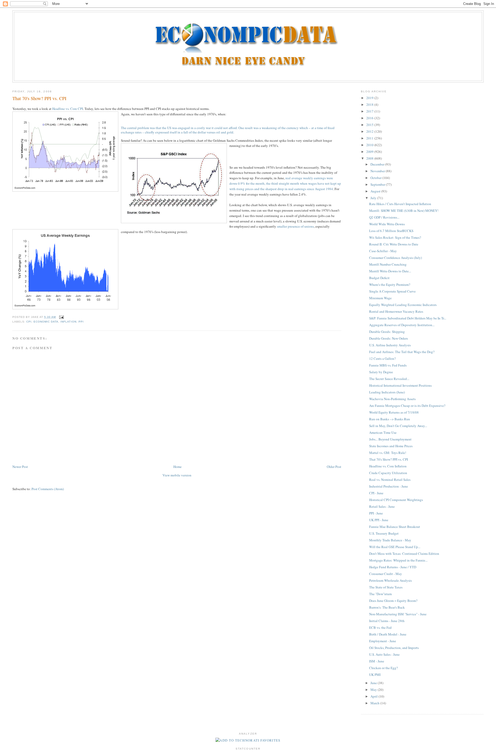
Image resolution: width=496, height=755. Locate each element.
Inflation (68, 321)
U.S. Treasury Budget (384, 533)
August (375, 191)
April (374, 696)
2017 (370, 111)
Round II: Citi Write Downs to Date (393, 244)
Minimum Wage (380, 298)
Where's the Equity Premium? (389, 284)
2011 (370, 138)
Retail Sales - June (382, 506)
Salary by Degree (381, 372)
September (378, 184)
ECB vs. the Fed (380, 627)
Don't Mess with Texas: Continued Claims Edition (404, 553)
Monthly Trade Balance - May (390, 540)
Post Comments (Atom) (48, 489)
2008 (370, 158)
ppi (81, 321)
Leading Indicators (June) (387, 392)
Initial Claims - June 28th (387, 620)
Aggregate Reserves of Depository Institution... (402, 325)
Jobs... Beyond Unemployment (390, 439)
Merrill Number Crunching (388, 264)
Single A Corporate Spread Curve (392, 291)
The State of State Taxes (385, 587)
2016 (370, 118)
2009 (370, 151)
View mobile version (176, 475)
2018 (370, 104)
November (378, 171)
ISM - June (376, 661)
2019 (370, 97)
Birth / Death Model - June (387, 634)
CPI (29, 321)
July (373, 198)
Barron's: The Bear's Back (387, 607)
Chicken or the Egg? (383, 668)
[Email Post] (61, 317)
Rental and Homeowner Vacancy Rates (396, 311)
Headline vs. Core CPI (67, 108)
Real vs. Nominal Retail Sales (389, 479)
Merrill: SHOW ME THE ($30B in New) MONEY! (403, 210)
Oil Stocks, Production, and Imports (394, 647)
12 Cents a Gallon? (382, 358)
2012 (370, 131)
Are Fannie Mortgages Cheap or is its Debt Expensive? (407, 405)
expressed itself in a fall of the (176, 132)
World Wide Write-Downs (387, 224)
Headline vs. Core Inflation (388, 466)
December (377, 164)
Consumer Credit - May (385, 573)
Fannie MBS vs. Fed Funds (388, 365)
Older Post (334, 466)
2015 (370, 124)
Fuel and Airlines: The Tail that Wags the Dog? (402, 351)
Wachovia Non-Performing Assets (392, 399)
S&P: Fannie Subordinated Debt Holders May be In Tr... (407, 318)
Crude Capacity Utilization (388, 472)
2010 (370, 145)
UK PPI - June (378, 520)
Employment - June (382, 641)
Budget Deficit (379, 277)
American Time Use (383, 432)
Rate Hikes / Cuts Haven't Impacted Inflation (400, 203)
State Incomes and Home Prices (391, 446)
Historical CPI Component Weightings (396, 499)
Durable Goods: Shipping (387, 331)
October (376, 177)
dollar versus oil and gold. (216, 132)
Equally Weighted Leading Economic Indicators (403, 304)
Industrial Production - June (388, 486)
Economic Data (46, 321)
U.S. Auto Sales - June (384, 654)
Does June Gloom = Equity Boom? (393, 600)
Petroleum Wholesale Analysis (390, 580)
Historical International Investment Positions (400, 385)
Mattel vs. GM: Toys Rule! (387, 452)
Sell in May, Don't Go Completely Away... (398, 425)
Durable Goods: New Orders (388, 338)
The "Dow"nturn (380, 594)
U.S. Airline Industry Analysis (390, 345)
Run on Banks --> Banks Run (389, 419)
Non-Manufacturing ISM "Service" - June (398, 614)
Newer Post (20, 466)
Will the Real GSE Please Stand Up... (394, 546)
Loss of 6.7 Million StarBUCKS (391, 230)
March (375, 703)
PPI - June (376, 513)
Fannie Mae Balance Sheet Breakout (394, 526)
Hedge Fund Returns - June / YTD (392, 567)
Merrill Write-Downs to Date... (390, 271)
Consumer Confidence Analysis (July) (395, 257)
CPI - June (376, 493)
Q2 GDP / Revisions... (384, 217)
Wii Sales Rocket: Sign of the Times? (395, 237)
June (374, 683)
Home (177, 466)
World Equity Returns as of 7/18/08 (394, 412)
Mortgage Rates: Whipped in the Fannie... (398, 560)
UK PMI (375, 674)
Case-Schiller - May (383, 251)
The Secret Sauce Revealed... (389, 378)
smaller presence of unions (295, 226)
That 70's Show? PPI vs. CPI (39, 98)
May (374, 689)
